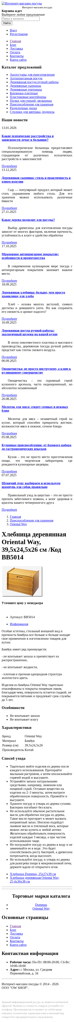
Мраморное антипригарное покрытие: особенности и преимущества (30, 256)
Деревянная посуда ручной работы (34, 82)
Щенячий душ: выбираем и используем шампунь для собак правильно (31, 485)
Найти (7, 23)
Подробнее (9, 166)
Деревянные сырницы (25, 86)
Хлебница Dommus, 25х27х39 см (33, 874)
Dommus (41, 905)
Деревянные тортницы (26, 89)
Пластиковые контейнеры (28, 97)
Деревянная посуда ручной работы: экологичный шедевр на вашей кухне (30, 332)
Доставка (16, 48)
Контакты (17, 56)
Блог (13, 45)
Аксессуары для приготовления (32, 74)
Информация (19, 624)
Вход (13, 30)
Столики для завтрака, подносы (32, 112)
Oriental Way (18, 524)
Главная (15, 41)
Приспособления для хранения (31, 104)
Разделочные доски (23, 108)
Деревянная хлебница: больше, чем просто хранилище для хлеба (33, 294)
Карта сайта (18, 59)
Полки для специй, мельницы (31, 100)
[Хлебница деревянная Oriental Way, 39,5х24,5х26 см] (22, 596)
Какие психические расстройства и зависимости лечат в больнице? (28, 138)
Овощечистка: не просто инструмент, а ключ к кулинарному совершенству (36, 370)
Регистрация (19, 34)
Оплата (15, 52)
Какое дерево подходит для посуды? (28, 220)
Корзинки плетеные (24, 93)
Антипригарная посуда (26, 78)
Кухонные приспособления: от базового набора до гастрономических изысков (36, 447)
